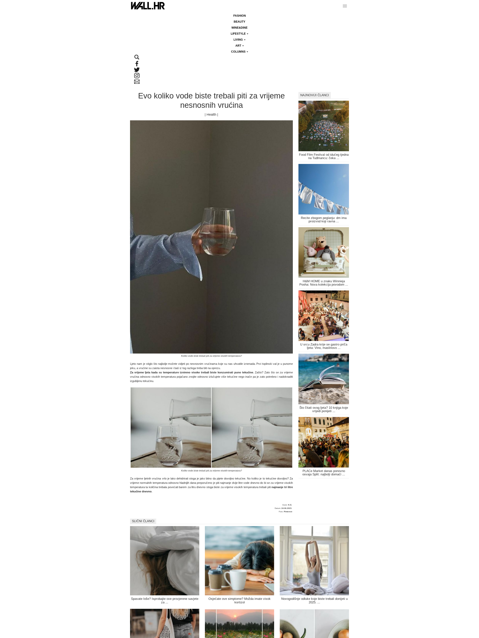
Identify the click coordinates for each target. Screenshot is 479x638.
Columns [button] (238, 51)
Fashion (239, 15)
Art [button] (238, 45)
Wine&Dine (239, 27)
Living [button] (239, 39)
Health (211, 114)
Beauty (239, 21)
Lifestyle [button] (238, 33)
